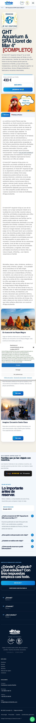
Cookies (18, 714)
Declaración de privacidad (20, 377)
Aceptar (18, 365)
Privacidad (11, 714)
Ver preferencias (18, 374)
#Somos (3, 668)
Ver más (18, 393)
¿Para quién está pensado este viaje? (15, 535)
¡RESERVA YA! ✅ (18, 89)
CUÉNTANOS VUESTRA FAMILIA (18, 588)
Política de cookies (8, 377)
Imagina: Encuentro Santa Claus (15, 422)
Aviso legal (4, 714)
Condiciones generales (28, 714)
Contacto (3, 672)
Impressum (29, 377)
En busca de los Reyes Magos (14, 332)
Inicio (2, 7)
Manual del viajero (6, 670)
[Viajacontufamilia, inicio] (9, 3)
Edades (3, 666)
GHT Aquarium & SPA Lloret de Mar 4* (17, 40)
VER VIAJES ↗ (18, 583)
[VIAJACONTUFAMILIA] (25, 152)
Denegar (18, 369)
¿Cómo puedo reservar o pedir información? (12, 547)
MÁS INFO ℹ (18, 85)
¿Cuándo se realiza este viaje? (12, 541)
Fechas (3, 664)
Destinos (3, 662)
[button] (33, 347)
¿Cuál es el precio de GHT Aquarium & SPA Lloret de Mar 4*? (15, 517)
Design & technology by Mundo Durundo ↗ (11, 718)
